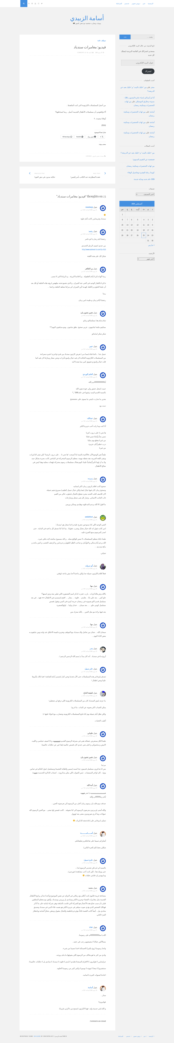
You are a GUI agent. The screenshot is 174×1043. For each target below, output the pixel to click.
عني (144, 3)
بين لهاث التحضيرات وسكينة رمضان (140, 166)
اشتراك (148, 71)
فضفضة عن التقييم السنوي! (143, 159)
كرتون (94, 156)
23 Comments (81, 52)
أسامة (90, 52)
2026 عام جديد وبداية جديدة (144, 179)
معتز (152, 87)
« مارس (151, 245)
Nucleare (37, 1036)
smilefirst (89, 517)
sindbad (89, 156)
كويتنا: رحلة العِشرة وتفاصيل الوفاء (140, 172)
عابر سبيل (89, 668)
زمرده (90, 478)
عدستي (126, 3)
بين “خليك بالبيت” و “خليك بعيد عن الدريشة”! (137, 152)
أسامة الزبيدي (87, 18)
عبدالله (90, 418)
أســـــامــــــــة (86, 833)
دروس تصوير (136, 3)
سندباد (102, 156)
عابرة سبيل (88, 860)
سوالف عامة (102, 41)
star (91, 927)
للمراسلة (119, 3)
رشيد (91, 231)
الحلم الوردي (88, 374)
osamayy (89, 207)
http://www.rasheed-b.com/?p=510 (94, 249)
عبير (91, 346)
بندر (91, 648)
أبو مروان (89, 565)
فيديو (98, 156)
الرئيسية (150, 3)
